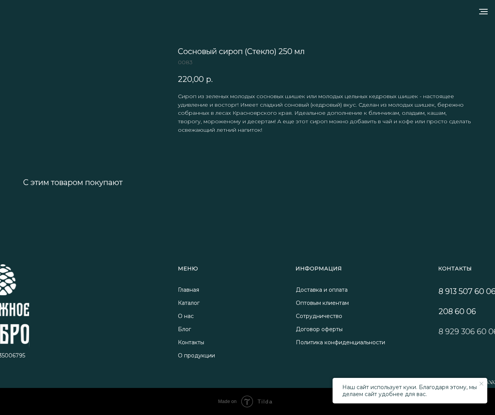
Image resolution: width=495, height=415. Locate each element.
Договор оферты (319, 329)
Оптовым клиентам (322, 302)
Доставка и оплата (322, 289)
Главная (188, 289)
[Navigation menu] (483, 11)
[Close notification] (481, 384)
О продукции (196, 355)
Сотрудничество (319, 316)
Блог (184, 329)
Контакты (191, 342)
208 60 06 (457, 311)
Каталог (189, 302)
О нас (186, 316)
